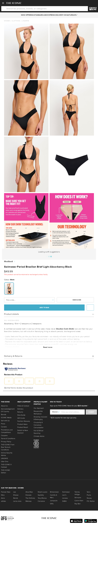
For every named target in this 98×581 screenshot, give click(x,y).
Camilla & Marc (53, 496)
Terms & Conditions (8, 438)
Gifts (51, 504)
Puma (89, 495)
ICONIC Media (6, 417)
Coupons (4, 435)
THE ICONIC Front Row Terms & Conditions (7, 447)
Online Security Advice (6, 454)
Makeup (28, 501)
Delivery (20, 409)
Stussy (89, 498)
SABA (64, 501)
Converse (41, 501)
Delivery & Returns (13, 356)
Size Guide (76, 300)
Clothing (16, 21)
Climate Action (39, 436)
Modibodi (8, 261)
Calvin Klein (79, 501)
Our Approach (39, 408)
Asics (3, 498)
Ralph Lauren (42, 492)
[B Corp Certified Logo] (41, 444)
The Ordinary (30, 498)
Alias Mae (29, 492)
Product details (11, 314)
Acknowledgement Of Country (8, 410)
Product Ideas (22, 424)
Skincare (78, 497)
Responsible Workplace (38, 412)
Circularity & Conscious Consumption (38, 425)
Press (3, 424)
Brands (3, 414)
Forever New (5, 492)
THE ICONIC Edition (5, 471)
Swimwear (66, 492)
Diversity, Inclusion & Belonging (40, 418)
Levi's (64, 495)
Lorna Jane (17, 501)
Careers (4, 427)
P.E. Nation (91, 501)
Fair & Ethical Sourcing (38, 432)
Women (7, 21)
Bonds (15, 498)
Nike (2, 495)
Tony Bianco (42, 498)
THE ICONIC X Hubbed (6, 466)
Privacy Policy (6, 441)
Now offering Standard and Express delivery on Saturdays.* (49, 15)
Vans (88, 492)
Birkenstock (54, 492)
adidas (3, 501)
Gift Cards (21, 418)
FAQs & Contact (23, 406)
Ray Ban (78, 504)
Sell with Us (5, 421)
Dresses (29, 495)
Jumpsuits (53, 501)
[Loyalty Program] (93, 8)
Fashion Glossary (23, 421)
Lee (14, 492)
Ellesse (16, 495)
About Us (4, 406)
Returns (20, 412)
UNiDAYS (4, 458)
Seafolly (41, 495)
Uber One (4, 461)
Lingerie (25, 21)
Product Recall (22, 427)
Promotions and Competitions (7, 431)
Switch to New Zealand (22, 431)
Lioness (65, 498)
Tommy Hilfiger (77, 493)
